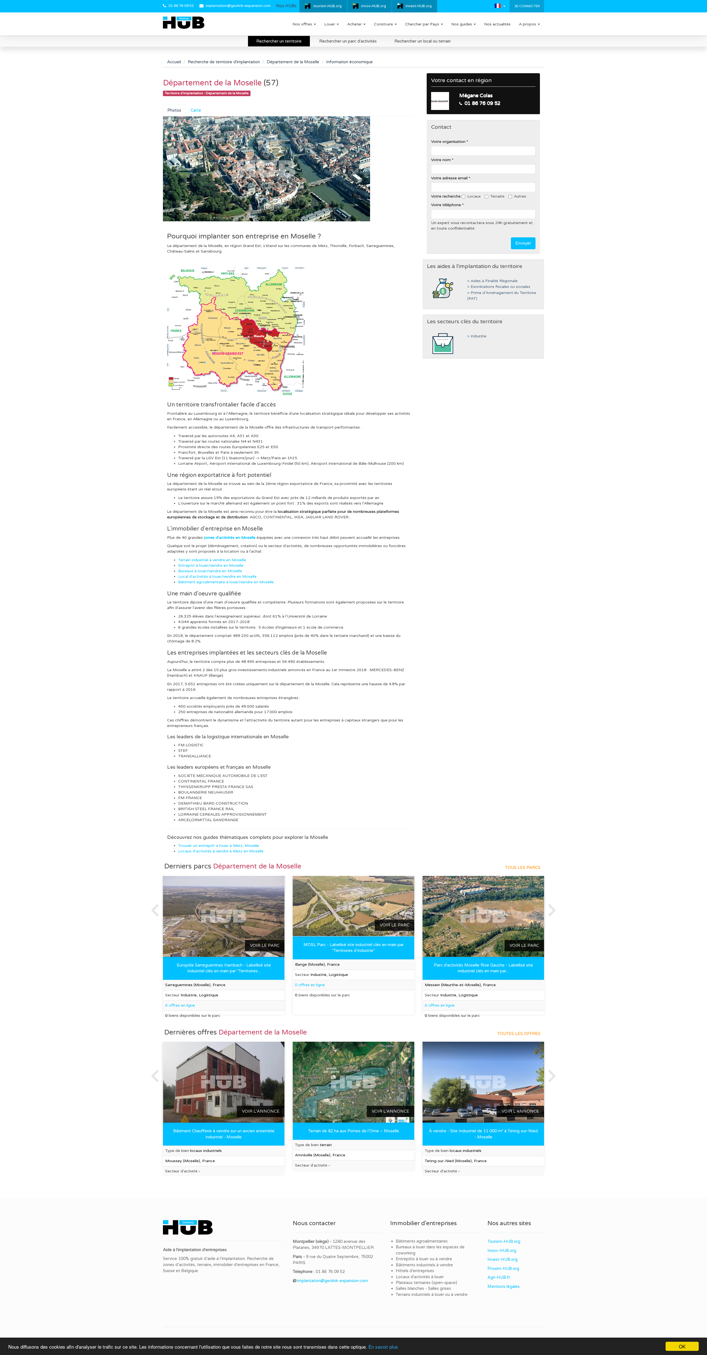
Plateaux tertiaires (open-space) (426, 1282)
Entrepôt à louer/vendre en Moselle (210, 565)
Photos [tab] (174, 110)
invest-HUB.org (419, 6)
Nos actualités (497, 24)
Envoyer (523, 243)
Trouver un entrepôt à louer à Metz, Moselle (218, 845)
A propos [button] (528, 24)
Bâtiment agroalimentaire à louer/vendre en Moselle (226, 582)
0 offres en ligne (310, 985)
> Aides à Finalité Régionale (492, 281)
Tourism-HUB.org (503, 1241)
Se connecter (527, 6)
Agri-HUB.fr (498, 1277)
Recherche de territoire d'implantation (224, 61)
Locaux (474, 196)
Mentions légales (503, 1286)
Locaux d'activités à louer (420, 1276)
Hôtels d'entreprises (415, 1270)
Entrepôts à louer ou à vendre (424, 1258)
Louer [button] (330, 24)
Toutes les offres (518, 1033)
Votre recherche (446, 196)
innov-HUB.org (373, 6)
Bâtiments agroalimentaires (422, 1241)
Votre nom (441, 159)
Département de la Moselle (293, 61)
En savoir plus (383, 1346)
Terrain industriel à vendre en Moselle (212, 560)
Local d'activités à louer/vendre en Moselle (217, 576)
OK (682, 1346)
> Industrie (476, 336)
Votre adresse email (449, 178)
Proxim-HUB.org (503, 1268)
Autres (520, 196)
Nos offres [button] (302, 24)
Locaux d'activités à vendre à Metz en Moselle (220, 851)
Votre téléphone (446, 205)
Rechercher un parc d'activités (348, 41)
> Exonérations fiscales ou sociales (498, 287)
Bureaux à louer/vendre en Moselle (210, 571)
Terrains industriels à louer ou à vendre (432, 1294)
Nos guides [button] (462, 24)
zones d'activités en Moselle (229, 537)
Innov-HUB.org (501, 1250)
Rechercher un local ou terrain (422, 41)
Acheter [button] (355, 24)
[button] (500, 6)
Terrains (497, 196)
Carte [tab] (196, 110)
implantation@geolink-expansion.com (238, 6)
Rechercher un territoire (279, 41)
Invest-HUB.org (502, 1259)
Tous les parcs (522, 867)
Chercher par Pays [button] (422, 24)
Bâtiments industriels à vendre (424, 1264)
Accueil (174, 61)
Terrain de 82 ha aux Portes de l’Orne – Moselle (353, 1130)
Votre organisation (448, 141)
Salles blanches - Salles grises (423, 1288)
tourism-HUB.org (327, 6)
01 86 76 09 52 (181, 6)
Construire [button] (384, 24)
